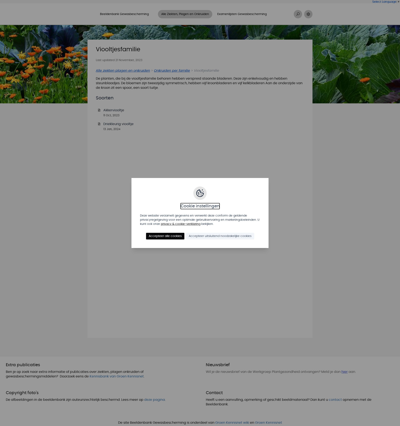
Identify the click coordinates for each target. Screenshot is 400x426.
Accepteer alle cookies (165, 236)
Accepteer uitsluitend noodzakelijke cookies (220, 236)
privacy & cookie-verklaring (180, 224)
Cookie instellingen (200, 206)
